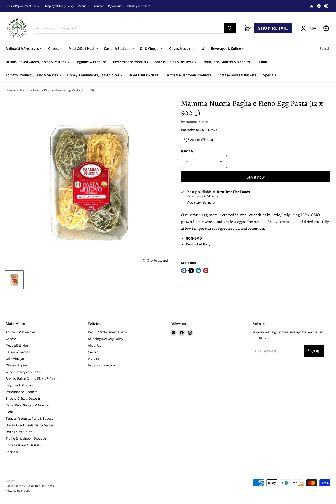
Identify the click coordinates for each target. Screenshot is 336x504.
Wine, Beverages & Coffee (222, 48)
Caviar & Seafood (117, 48)
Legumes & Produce (90, 61)
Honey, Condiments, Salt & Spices (93, 75)
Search (325, 48)
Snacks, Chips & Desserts (174, 61)
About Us (83, 6)
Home (10, 90)
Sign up (313, 351)
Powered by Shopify (18, 491)
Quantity (187, 151)
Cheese (54, 48)
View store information (201, 202)
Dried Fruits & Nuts (143, 75)
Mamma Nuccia (197, 121)
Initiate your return (138, 6)
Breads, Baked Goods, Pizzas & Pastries (36, 61)
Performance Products (130, 61)
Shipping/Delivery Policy (59, 6)
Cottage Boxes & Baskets (237, 75)
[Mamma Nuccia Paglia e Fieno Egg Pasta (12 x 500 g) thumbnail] (14, 280)
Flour (263, 61)
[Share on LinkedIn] (198, 270)
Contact (99, 6)
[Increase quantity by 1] (221, 161)
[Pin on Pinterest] (205, 270)
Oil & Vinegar (150, 48)
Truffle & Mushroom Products (188, 75)
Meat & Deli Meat (82, 48)
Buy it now (255, 177)
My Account (115, 6)
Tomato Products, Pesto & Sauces (32, 75)
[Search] (230, 28)
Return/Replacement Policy (22, 6)
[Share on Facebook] (184, 270)
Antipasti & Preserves (23, 48)
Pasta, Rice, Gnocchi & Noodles (227, 61)
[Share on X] (191, 270)
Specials (269, 75)
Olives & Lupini (181, 48)
